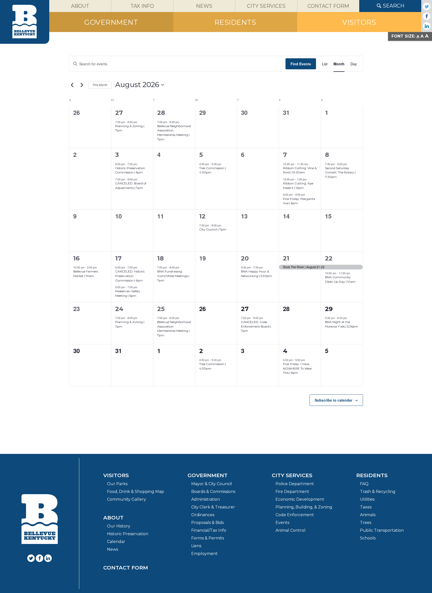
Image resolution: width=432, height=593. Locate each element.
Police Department (295, 483)
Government (208, 475)
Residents (372, 475)
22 (328, 258)
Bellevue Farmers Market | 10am (85, 273)
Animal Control (291, 530)
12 (202, 216)
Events (282, 522)
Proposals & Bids (207, 522)
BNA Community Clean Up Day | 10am (340, 279)
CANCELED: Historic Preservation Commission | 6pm (130, 275)
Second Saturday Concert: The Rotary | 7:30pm (340, 172)
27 (119, 112)
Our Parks (117, 483)
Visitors (116, 475)
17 (118, 258)
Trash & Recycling (378, 491)
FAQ (364, 483)
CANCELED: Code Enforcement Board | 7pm (256, 326)
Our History (118, 526)
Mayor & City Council (211, 483)
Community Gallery (126, 499)
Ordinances (202, 514)
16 (76, 258)
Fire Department (292, 491)
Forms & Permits (207, 538)
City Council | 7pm (212, 229)
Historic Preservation (127, 533)
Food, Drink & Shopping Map (135, 491)
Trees (365, 522)
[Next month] (82, 85)
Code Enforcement (295, 514)
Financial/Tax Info (208, 530)
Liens (196, 545)
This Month (100, 85)
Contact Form (125, 567)
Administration (205, 499)
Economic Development (300, 499)
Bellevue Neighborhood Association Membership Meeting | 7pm (174, 132)
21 (286, 258)
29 (329, 309)
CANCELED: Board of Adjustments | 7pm (130, 185)
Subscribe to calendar (333, 400)
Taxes (366, 507)
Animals (368, 514)
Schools (368, 538)
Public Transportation (382, 530)
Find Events (300, 63)
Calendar (116, 541)
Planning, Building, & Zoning (304, 507)
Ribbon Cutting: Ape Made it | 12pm (298, 185)
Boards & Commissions (213, 491)
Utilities (367, 499)
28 (161, 112)
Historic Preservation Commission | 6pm (130, 170)
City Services (292, 475)
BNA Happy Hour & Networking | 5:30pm (256, 273)
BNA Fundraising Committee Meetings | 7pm (173, 275)
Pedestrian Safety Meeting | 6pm (127, 293)
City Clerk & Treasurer (213, 507)
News (112, 549)
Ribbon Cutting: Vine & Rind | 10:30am (299, 170)
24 (119, 309)
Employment (204, 553)
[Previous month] (72, 85)
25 (160, 309)
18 (160, 258)
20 (245, 258)
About (113, 517)
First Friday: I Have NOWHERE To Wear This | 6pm (297, 368)
